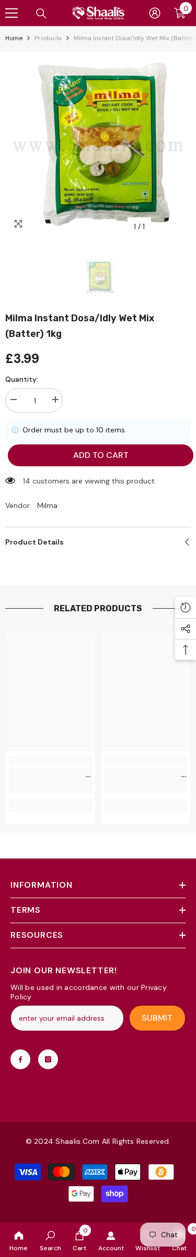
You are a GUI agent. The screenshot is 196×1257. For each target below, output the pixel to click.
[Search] (41, 13)
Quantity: (21, 379)
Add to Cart (96, 455)
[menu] (11, 13)
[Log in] (155, 13)
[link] (50, 1240)
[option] (98, 144)
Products (48, 38)
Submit (157, 1017)
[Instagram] (48, 1059)
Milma (47, 505)
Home (13, 38)
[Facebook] (20, 1059)
